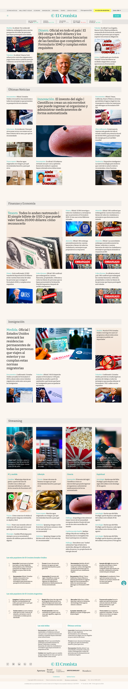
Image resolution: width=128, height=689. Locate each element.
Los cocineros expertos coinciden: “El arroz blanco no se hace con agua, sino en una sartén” (109, 613)
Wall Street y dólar (25, 10)
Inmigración (46, 10)
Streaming (55, 10)
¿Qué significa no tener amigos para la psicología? (80, 612)
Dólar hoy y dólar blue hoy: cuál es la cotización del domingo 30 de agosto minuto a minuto (80, 602)
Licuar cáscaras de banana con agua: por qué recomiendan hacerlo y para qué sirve (51, 566)
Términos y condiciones (71, 680)
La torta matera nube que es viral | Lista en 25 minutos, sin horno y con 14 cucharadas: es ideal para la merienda (23, 614)
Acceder (117, 15)
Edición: (116, 10)
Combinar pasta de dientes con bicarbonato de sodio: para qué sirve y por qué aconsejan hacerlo (22, 602)
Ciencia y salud (72, 10)
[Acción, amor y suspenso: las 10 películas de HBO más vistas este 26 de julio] (49, 448)
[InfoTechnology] (73, 671)
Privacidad (83, 680)
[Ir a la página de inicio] (64, 16)
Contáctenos (56, 676)
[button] (123, 583)
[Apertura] (41, 671)
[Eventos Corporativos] (60, 671)
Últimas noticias (12, 10)
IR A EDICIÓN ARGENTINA (102, 10)
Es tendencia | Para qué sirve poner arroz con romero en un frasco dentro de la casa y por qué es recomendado (110, 580)
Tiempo (63, 10)
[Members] (86, 671)
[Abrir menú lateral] (8, 15)
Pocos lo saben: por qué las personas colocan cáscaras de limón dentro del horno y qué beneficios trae (108, 603)
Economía (37, 10)
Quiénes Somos (71, 676)
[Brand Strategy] (51, 671)
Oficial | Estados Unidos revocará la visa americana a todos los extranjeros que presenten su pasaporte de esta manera (22, 580)
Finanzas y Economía (21, 203)
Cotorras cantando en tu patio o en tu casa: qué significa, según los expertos (51, 613)
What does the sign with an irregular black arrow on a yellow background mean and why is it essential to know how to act (52, 603)
